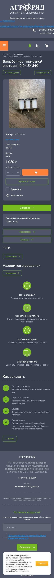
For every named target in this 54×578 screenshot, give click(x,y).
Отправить (25, 547)
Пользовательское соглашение (22, 535)
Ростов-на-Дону (12, 139)
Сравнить (16, 189)
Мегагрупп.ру (27, 575)
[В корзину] (35, 172)
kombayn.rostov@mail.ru (27, 486)
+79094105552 (46, 30)
